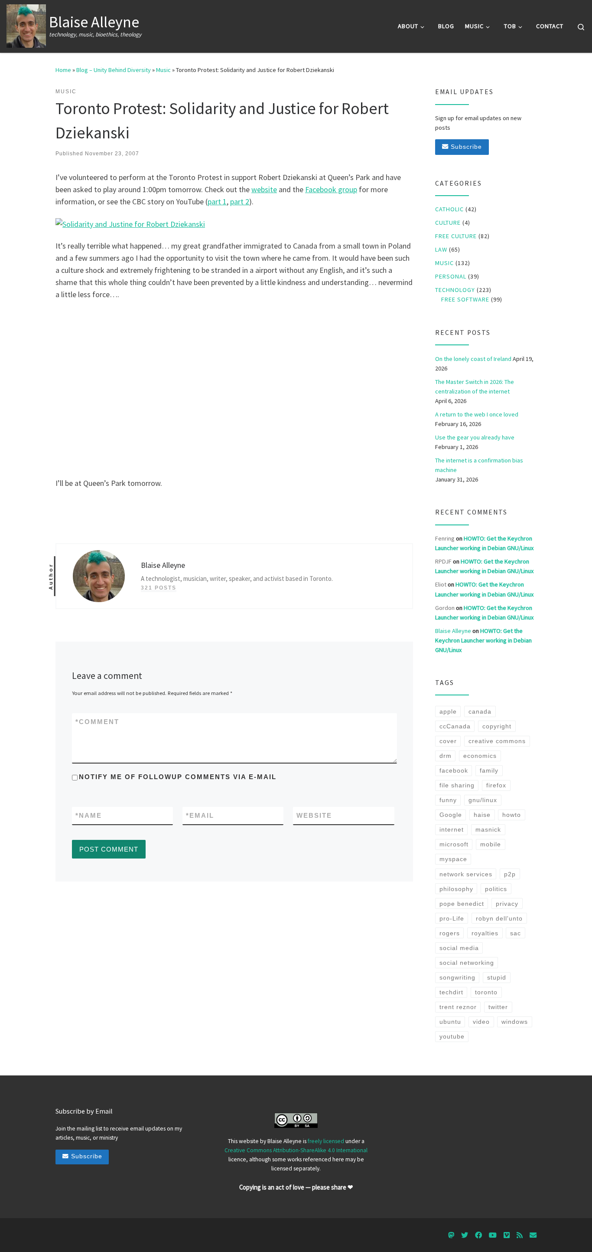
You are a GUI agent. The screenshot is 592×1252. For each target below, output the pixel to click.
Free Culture (456, 236)
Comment (97, 721)
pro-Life (451, 918)
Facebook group (331, 189)
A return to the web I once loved (476, 414)
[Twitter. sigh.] (464, 1235)
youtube (452, 1036)
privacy (507, 903)
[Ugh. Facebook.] (478, 1235)
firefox (496, 785)
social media (459, 947)
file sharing (457, 785)
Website (314, 815)
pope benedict (461, 903)
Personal (450, 276)
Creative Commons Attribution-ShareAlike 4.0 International (296, 1150)
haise (482, 814)
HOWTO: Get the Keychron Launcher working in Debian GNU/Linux (483, 640)
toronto (486, 992)
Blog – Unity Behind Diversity (113, 70)
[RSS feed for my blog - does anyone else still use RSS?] (520, 1235)
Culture (448, 222)
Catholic (449, 209)
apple (448, 711)
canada (479, 711)
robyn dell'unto (499, 918)
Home (63, 70)
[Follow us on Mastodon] (451, 1235)
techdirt (451, 992)
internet (451, 829)
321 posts (158, 588)
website (264, 189)
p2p (510, 874)
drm (445, 755)
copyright (496, 726)
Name (88, 815)
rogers (449, 933)
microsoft (453, 844)
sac (515, 933)
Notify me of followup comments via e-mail (177, 776)
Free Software (465, 299)
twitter (498, 1006)
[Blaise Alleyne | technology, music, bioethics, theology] (26, 24)
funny (448, 799)
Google (450, 814)
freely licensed (326, 1141)
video (481, 1021)
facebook (453, 770)
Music (163, 70)
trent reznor (458, 1006)
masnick (488, 829)
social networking (466, 962)
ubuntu (450, 1021)
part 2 (239, 201)
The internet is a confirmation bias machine (479, 465)
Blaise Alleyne (453, 631)
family (489, 770)
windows (514, 1021)
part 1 (217, 201)
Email (200, 815)
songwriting (457, 977)
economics (480, 755)
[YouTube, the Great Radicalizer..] (493, 1235)
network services (465, 874)
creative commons (497, 740)
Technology (455, 290)
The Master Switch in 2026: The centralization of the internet (474, 386)
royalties (485, 933)
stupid (496, 977)
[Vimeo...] (507, 1235)
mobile (490, 844)
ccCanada (455, 726)
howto (511, 814)
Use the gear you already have (474, 437)
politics (496, 888)
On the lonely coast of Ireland (473, 359)
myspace (453, 858)
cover (448, 740)
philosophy (456, 888)
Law (441, 249)
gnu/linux (482, 799)
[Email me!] (533, 1235)
